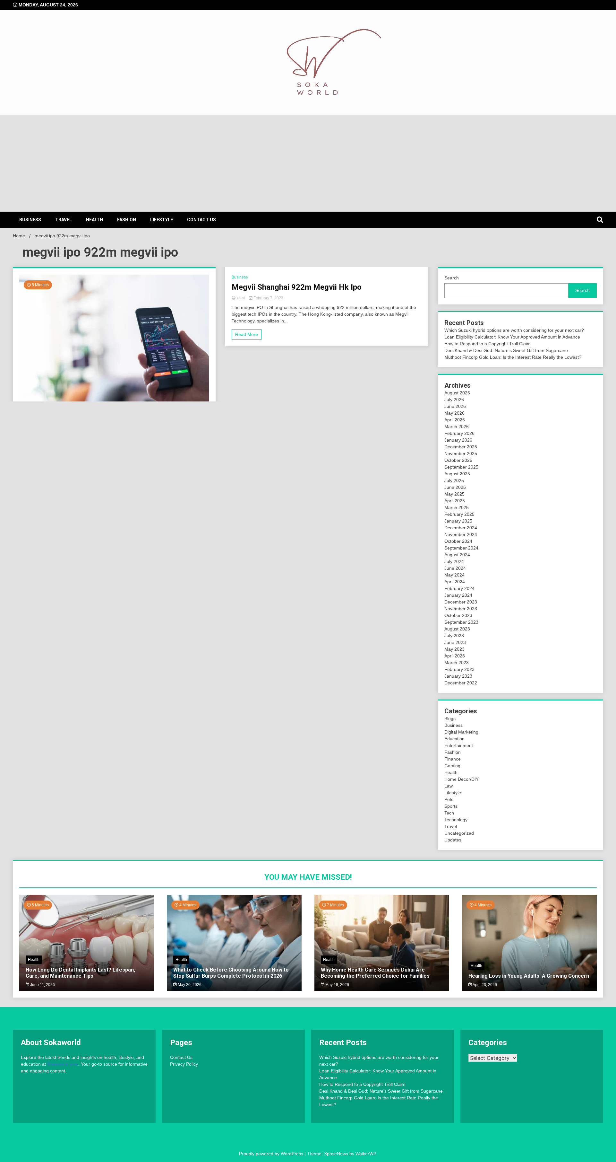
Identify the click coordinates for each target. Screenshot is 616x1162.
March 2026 (456, 426)
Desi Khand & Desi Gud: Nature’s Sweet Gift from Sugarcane (506, 350)
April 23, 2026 (484, 984)
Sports (451, 806)
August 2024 (457, 554)
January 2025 (458, 521)
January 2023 (458, 676)
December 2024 (460, 527)
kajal (240, 298)
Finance (452, 758)
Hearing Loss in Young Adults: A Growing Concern (528, 976)
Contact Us (201, 219)
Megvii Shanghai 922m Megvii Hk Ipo (297, 287)
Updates (452, 839)
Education (454, 738)
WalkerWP (365, 1153)
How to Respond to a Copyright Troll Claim (487, 343)
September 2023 (461, 622)
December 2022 (460, 682)
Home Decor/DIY (461, 779)
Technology (455, 819)
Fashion (126, 219)
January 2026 (458, 440)
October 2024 (458, 541)
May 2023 (454, 649)
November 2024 (460, 534)
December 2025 (460, 446)
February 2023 (459, 669)
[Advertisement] (308, 163)
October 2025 (458, 460)
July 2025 (454, 480)
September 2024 (461, 547)
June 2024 (455, 568)
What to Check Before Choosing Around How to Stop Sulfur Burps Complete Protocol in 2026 (231, 973)
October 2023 (458, 615)
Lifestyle (161, 219)
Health (94, 219)
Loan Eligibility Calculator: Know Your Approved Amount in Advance (512, 336)
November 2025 (460, 453)
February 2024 (459, 588)
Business (30, 219)
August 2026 (457, 392)
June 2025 (455, 487)
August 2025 (457, 473)
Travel (63, 219)
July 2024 (454, 561)
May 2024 (454, 574)
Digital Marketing (461, 732)
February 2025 (459, 514)
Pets (448, 799)
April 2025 (454, 500)
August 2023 (457, 628)
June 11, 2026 (42, 984)
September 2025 (461, 467)
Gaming (452, 765)
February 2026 (459, 433)
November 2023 (460, 608)
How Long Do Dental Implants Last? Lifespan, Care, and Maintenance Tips (80, 973)
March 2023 (456, 662)
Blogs (450, 718)
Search (451, 277)
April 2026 (454, 419)
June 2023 (455, 642)
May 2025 (454, 494)
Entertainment (458, 745)
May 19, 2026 (336, 984)
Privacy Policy (184, 1064)
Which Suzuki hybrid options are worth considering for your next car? (514, 330)
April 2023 (454, 655)
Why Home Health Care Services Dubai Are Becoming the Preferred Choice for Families (375, 973)
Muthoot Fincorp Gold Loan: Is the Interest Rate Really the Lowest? (512, 357)
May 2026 (454, 413)
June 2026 (455, 406)
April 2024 (454, 581)
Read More (246, 334)
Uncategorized (459, 833)
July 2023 (454, 635)
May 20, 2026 (189, 984)
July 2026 (454, 399)
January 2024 (458, 595)
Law (448, 785)
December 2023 (460, 601)
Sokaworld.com (62, 1064)
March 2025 (456, 507)
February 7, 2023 (267, 298)
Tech (449, 812)
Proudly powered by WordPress (271, 1153)
